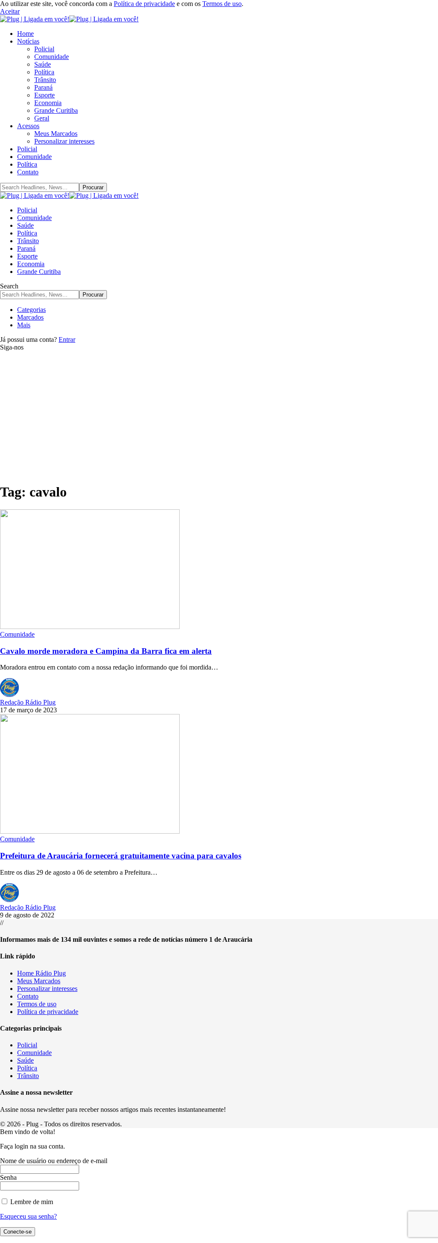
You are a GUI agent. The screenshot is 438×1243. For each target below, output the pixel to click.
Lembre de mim (31, 1201)
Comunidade (17, 634)
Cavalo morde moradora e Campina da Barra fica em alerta (106, 650)
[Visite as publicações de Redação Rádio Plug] (9, 694)
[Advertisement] (219, 415)
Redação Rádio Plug (28, 702)
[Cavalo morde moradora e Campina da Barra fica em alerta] (90, 626)
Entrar (67, 339)
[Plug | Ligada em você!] (69, 19)
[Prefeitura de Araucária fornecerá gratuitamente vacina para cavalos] (90, 831)
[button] (10, 11)
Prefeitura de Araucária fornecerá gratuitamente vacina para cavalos (120, 855)
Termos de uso (222, 3)
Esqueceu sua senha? (28, 1216)
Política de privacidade (144, 3)
